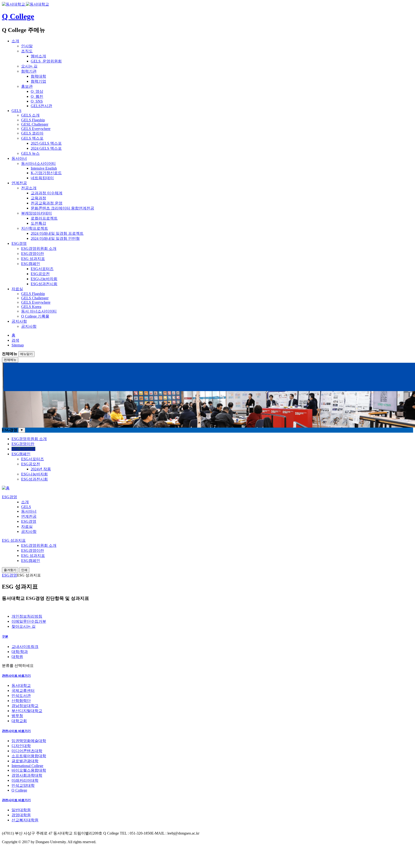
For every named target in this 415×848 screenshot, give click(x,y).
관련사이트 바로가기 (16, 675)
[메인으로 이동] (6, 488)
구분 (5, 636)
